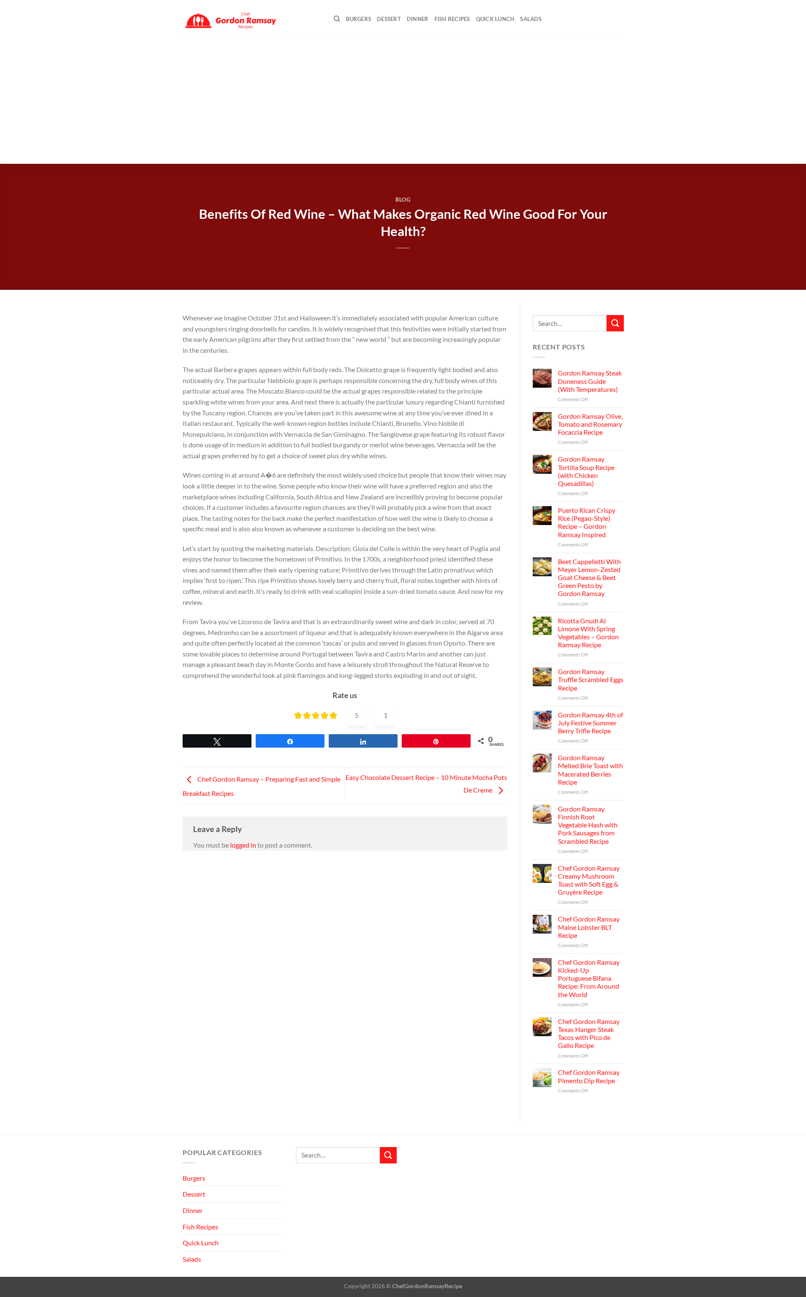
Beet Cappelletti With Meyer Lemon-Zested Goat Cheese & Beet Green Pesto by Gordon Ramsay (588, 577)
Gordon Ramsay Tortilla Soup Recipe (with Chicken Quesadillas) (585, 471)
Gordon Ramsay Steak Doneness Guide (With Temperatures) (589, 381)
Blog (403, 199)
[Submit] (615, 323)
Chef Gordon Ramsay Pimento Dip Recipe (588, 1076)
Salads (531, 19)
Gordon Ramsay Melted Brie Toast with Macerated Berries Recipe (590, 770)
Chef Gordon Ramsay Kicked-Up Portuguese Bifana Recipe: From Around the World (588, 978)
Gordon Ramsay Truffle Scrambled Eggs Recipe (590, 679)
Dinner (418, 19)
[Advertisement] (403, 101)
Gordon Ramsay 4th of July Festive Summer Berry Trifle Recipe (590, 723)
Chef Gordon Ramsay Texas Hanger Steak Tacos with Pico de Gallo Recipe (588, 1033)
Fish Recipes (452, 19)
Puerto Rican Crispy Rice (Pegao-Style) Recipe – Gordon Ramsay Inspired (586, 522)
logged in (243, 845)
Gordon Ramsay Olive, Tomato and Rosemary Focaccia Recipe (589, 424)
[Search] (337, 19)
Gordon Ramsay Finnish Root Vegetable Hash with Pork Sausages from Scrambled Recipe (587, 825)
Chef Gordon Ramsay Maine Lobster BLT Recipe (588, 927)
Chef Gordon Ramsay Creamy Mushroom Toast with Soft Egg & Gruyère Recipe (588, 880)
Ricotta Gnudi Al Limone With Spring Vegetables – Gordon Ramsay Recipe (587, 633)
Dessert (389, 19)
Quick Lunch (495, 19)
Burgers (358, 19)
